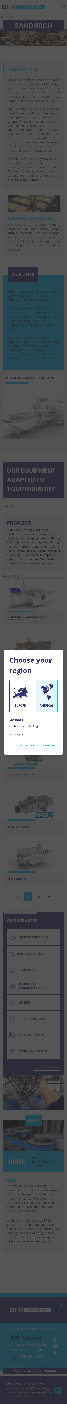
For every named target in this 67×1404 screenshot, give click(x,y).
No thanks (27, 745)
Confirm (49, 745)
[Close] (56, 656)
